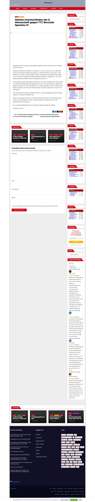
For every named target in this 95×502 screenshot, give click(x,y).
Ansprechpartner (60, 488)
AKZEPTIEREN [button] (74, 499)
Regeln (72, 454)
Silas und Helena (75, 457)
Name (13, 180)
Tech (71, 461)
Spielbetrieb (78, 459)
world (77, 466)
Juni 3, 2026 (52, 140)
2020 (75, 434)
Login (61, 8)
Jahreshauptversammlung (67, 449)
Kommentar (15, 153)
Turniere (24, 134)
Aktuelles (16, 16)
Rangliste (68, 454)
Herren (77, 447)
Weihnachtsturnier (65, 466)
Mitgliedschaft (67, 491)
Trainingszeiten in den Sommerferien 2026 (38, 139)
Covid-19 (73, 442)
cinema (63, 442)
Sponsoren (78, 494)
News (17, 8)
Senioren (63, 457)
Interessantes (81, 488)
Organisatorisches (40, 440)
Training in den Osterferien (16, 467)
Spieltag (63, 461)
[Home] (12, 8)
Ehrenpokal (64, 447)
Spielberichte (22, 16)
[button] (84, 8)
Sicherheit (69, 457)
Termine (75, 461)
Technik (37, 450)
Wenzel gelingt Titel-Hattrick (17, 451)
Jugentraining (64, 452)
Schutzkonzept (78, 454)
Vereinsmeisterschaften (41, 456)
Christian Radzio (77, 439)
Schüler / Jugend (75, 413)
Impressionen (69, 488)
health (73, 447)
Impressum (75, 488)
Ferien (69, 447)
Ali (73, 437)
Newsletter (76, 491)
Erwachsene (20, 134)
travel (63, 464)
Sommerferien (64, 459)
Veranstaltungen (69, 464)
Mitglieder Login (61, 491)
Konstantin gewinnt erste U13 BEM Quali (20, 454)
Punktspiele (43, 8)
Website (13, 197)
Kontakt (53, 8)
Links (56, 491)
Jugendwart (76, 449)
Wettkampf (73, 466)
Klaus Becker (71, 452)
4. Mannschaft (70, 434)
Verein (25, 8)
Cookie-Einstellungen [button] (65, 499)
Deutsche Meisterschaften (67, 444)
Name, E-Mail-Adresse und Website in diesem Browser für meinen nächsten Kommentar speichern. (35, 206)
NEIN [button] (80, 499)
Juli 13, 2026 (35, 140)
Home (51, 488)
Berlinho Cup (64, 439)
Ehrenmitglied (76, 444)
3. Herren (64, 434)
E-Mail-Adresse (15, 189)
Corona (67, 442)
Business (70, 439)
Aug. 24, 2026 (17, 140)
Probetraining (81, 491)
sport (67, 461)
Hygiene (82, 447)
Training (33, 8)
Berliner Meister (78, 437)
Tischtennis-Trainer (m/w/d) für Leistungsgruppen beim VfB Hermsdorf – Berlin (65, 497)
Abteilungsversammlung (66, 437)
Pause (63, 454)
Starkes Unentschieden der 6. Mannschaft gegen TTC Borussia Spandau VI (34, 22)
